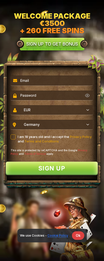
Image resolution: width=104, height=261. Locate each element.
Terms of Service (35, 153)
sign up (52, 168)
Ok (78, 235)
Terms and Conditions (41, 141)
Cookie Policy (57, 235)
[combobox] (52, 110)
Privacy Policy (81, 137)
